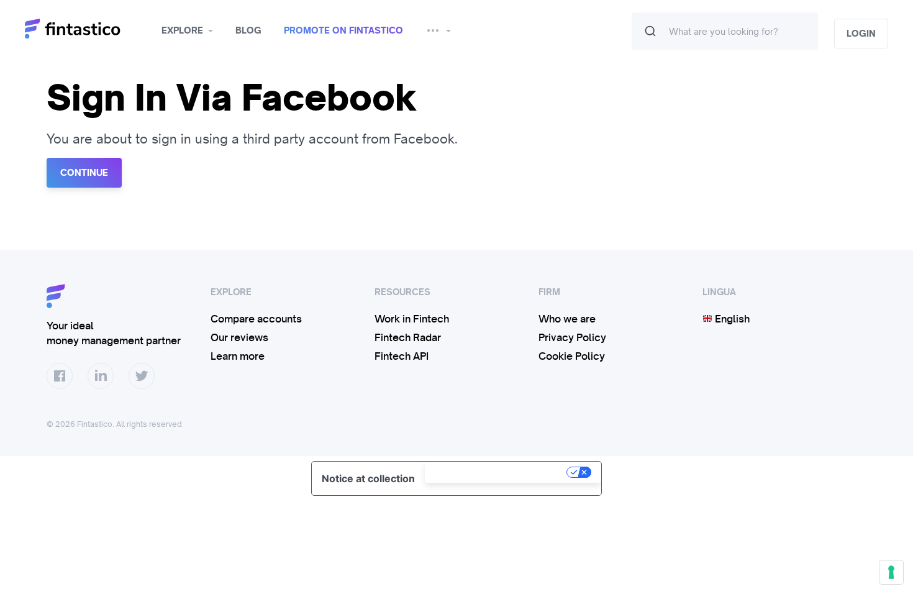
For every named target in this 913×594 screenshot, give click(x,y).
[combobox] (725, 31)
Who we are (567, 319)
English (731, 319)
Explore (182, 30)
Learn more (238, 356)
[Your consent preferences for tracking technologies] (891, 572)
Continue (84, 172)
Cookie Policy (571, 356)
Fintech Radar (408, 337)
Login (861, 33)
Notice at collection (368, 478)
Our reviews (239, 337)
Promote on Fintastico (343, 30)
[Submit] (650, 31)
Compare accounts (256, 319)
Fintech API (402, 356)
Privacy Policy (572, 337)
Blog (248, 30)
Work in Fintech (412, 319)
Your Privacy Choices (496, 472)
